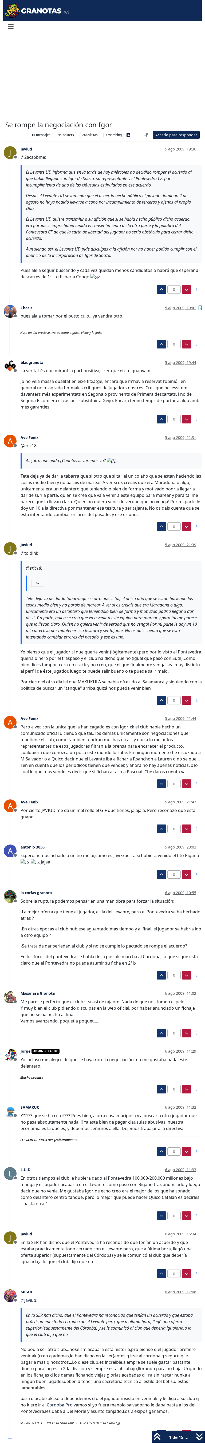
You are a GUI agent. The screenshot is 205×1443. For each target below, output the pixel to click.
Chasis (26, 307)
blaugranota (32, 362)
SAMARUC (30, 1107)
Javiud (26, 149)
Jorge (25, 1051)
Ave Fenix (29, 437)
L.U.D (25, 1169)
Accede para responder (176, 134)
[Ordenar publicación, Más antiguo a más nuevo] (146, 135)
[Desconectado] (12, 311)
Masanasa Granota (38, 993)
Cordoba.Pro (60, 1405)
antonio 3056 (33, 847)
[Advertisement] (102, 76)
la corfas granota (36, 892)
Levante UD (16, 135)
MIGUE (27, 1291)
